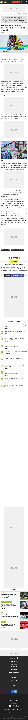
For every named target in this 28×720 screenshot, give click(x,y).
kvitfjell (13, 249)
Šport (6, 328)
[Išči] (21, 2)
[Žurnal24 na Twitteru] (15, 691)
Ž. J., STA (7, 32)
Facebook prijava (17, 275)
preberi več (14, 261)
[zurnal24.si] (3, 2)
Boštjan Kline (20, 249)
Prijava (8, 275)
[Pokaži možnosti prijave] (24, 2)
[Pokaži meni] (26, 2)
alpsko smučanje (5, 249)
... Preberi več (22, 718)
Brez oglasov (15, 1)
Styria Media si (20, 709)
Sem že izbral (24, 22)
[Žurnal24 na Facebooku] (12, 691)
